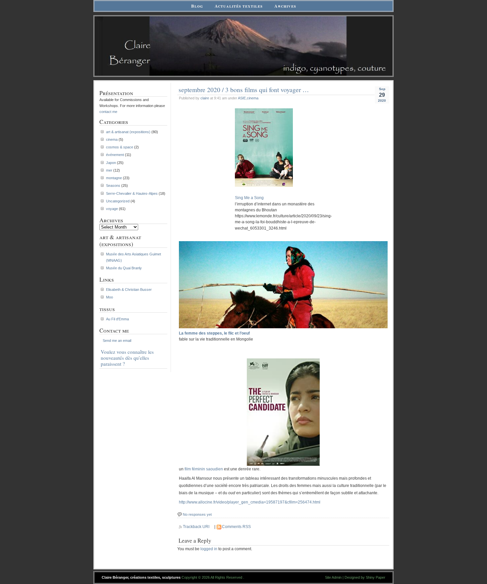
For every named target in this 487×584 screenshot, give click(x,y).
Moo (109, 297)
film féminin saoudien (204, 469)
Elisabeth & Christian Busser (129, 290)
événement (115, 155)
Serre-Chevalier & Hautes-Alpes (132, 193)
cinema (252, 98)
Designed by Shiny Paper (365, 577)
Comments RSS (236, 526)
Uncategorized (118, 201)
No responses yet (197, 514)
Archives (285, 6)
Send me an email (117, 341)
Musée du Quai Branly (124, 268)
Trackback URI (196, 526)
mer (109, 170)
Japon (111, 163)
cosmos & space (119, 147)
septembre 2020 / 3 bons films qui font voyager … (244, 89)
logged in (208, 549)
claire (204, 98)
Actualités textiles (239, 6)
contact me (108, 112)
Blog (197, 6)
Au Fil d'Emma (117, 319)
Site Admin (333, 577)
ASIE (242, 98)
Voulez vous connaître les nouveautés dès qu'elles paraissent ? (127, 357)
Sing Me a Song (249, 197)
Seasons (113, 185)
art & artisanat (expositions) (128, 132)
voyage (112, 209)
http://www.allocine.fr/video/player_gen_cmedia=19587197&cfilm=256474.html (249, 502)
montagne (114, 178)
